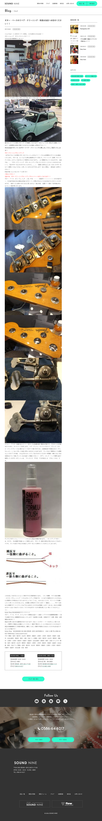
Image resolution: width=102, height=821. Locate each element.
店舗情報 (54, 3)
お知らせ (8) (75, 80)
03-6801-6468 (46, 666)
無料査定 (92, 3)
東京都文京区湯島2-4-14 (49, 664)
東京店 (62, 3)
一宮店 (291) (86, 80)
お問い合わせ (70, 3)
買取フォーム (43, 794)
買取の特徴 (40, 3)
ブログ (48, 3)
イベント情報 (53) (91, 76)
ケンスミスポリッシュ (11, 538)
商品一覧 (81, 3)
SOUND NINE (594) (77, 76)
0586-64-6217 (19, 666)
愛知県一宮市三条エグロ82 (23, 664)
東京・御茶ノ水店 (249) (78, 84)
